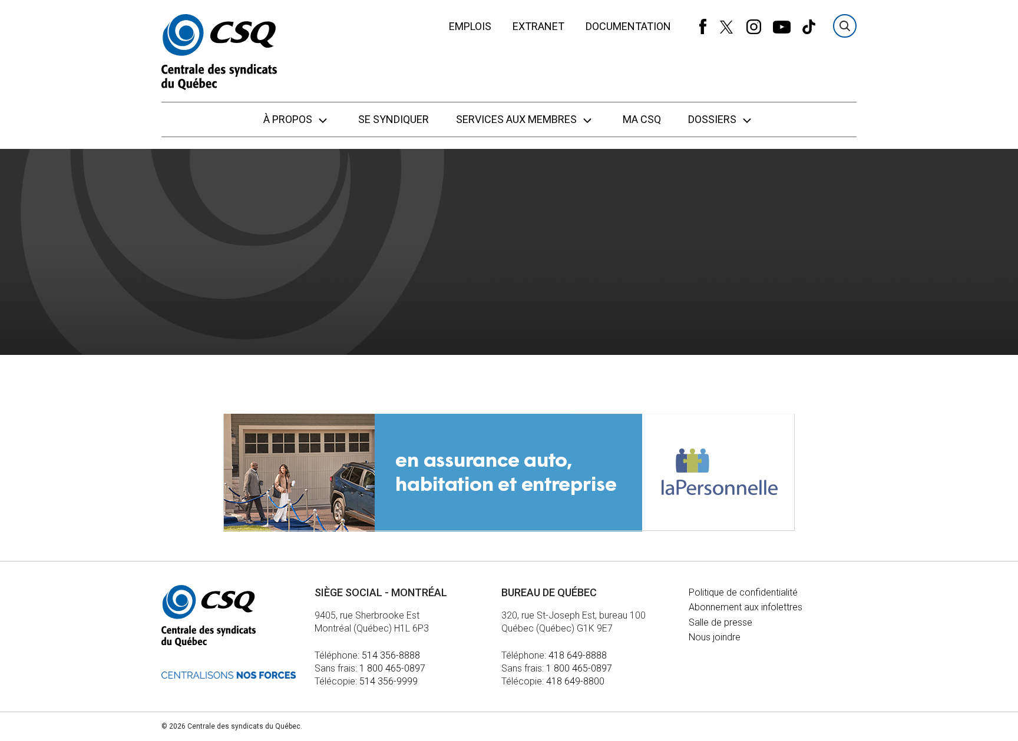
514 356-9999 (388, 681)
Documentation (628, 26)
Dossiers (713, 119)
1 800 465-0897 (392, 668)
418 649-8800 (575, 681)
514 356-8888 (391, 655)
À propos (289, 119)
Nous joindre (715, 637)
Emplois (470, 26)
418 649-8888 (577, 655)
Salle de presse (720, 622)
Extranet (538, 26)
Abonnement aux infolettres (745, 607)
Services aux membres (517, 119)
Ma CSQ (642, 119)
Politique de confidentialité (743, 592)
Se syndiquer (393, 119)
